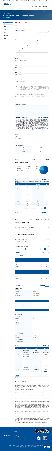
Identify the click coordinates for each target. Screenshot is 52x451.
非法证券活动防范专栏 (41, 445)
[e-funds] (7, 4)
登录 (45, 6)
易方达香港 (13, 0)
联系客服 (33, 0)
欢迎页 (32, 6)
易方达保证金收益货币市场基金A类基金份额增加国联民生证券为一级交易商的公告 (25, 232)
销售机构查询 (32, 445)
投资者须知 (9, 445)
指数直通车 (25, 0)
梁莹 (19, 79)
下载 (48, 345)
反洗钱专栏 (24, 445)
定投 (31, 15)
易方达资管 (8, 0)
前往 (45, 371)
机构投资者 (40, 6)
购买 (25, 15)
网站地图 (36, 445)
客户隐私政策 (17, 445)
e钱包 (43, 0)
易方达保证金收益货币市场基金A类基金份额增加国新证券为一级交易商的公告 (24, 234)
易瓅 (21, 79)
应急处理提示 (28, 445)
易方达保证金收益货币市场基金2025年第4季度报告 (21, 246)
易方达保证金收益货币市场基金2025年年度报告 (21, 241)
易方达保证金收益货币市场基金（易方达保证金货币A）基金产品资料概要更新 (24, 227)
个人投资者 (36, 6)
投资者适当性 (13, 445)
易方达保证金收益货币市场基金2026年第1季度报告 (21, 239)
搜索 (37, 219)
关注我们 (29, 0)
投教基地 (22, 0)
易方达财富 (4, 0)
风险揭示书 (21, 445)
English (48, 0)
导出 (48, 212)
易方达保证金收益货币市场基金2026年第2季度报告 (21, 229)
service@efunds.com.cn (20, 436)
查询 (47, 159)
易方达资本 (17, 0)
